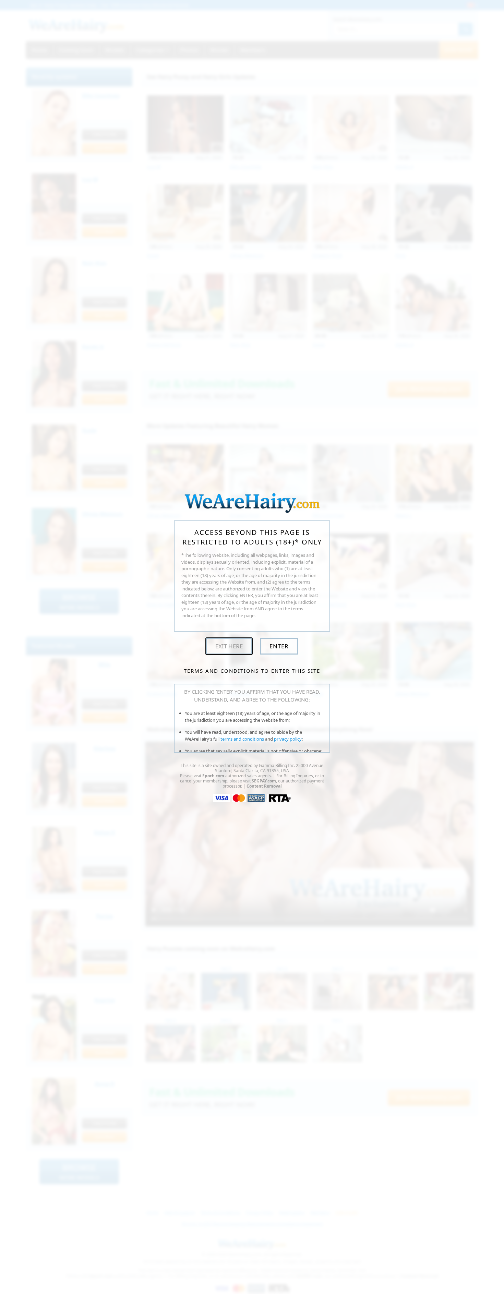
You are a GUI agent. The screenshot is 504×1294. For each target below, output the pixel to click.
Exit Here (229, 646)
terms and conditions (242, 739)
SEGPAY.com (264, 780)
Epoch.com (213, 775)
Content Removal (264, 786)
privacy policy (288, 739)
